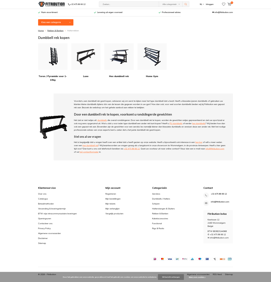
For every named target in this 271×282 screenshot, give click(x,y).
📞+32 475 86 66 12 (77, 4)
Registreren (110, 194)
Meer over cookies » (197, 277)
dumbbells (102, 120)
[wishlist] (223, 4)
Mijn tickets (110, 203)
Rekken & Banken (55, 30)
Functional (157, 223)
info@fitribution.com (215, 148)
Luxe (85, 76)
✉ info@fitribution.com (222, 12)
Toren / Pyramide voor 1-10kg (53, 78)
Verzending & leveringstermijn (52, 208)
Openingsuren (44, 218)
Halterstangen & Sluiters (163, 208)
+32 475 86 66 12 (132, 148)
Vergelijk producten (114, 213)
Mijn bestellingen (113, 198)
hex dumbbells (198, 123)
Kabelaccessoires (160, 218)
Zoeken (186, 4)
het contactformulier (89, 152)
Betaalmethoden (46, 203)
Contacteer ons (45, 223)
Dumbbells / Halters (161, 198)
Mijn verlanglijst (112, 208)
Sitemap (42, 243)
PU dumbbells (176, 123)
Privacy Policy (44, 228)
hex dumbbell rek (90, 145)
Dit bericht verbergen (171, 277)
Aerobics (156, 194)
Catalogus (43, 198)
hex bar (198, 142)
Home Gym (152, 76)
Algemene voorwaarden (49, 233)
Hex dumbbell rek (119, 76)
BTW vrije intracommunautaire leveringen (57, 213)
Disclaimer (43, 238)
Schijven (156, 203)
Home (41, 30)
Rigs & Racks (158, 228)
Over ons (42, 194)
